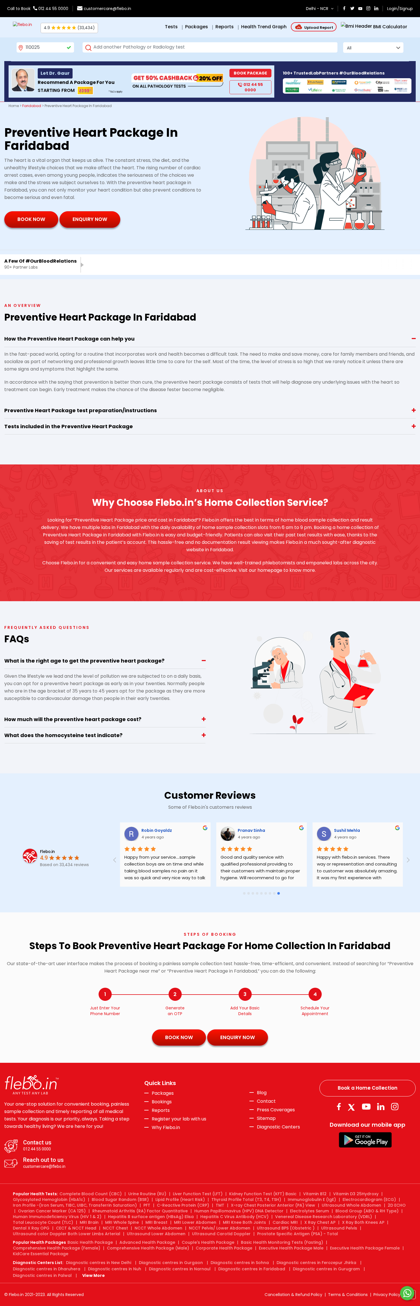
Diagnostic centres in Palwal (42, 1275)
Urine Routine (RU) (147, 1194)
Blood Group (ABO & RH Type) (367, 1211)
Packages (163, 1093)
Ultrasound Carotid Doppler (221, 1234)
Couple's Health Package (208, 1242)
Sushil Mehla (348, 830)
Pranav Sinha (252, 830)
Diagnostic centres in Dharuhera (46, 1269)
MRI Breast (156, 1222)
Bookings (162, 1102)
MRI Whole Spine (122, 1222)
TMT (220, 1205)
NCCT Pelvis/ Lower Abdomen (219, 1228)
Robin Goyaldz (157, 830)
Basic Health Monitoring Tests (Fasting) (282, 1242)
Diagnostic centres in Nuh (114, 1269)
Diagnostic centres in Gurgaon (171, 1262)
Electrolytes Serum (309, 1211)
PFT (146, 1205)
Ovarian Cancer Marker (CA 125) (52, 1211)
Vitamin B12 (315, 1194)
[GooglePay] (365, 1139)
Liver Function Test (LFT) (198, 1194)
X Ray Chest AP (319, 1222)
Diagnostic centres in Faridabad (251, 1269)
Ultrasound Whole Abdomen (351, 1205)
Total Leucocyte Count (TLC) (43, 1222)
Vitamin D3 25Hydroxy (356, 1194)
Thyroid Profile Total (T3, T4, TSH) (246, 1199)
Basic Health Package (90, 1242)
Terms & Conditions (348, 1294)
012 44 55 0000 (52, 8)
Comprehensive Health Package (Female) (56, 1248)
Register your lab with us (179, 1119)
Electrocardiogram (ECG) (369, 1199)
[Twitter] (352, 1106)
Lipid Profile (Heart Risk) (180, 1199)
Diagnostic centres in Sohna (240, 1262)
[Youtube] (366, 1106)
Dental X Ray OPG (31, 1228)
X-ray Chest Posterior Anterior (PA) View (273, 1205)
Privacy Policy (386, 1294)
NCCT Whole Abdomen (158, 1228)
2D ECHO (397, 1205)
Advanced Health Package (147, 1242)
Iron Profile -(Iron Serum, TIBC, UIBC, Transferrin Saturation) (75, 1205)
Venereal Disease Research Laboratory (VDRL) (323, 1217)
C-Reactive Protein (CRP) (183, 1205)
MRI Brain (89, 1222)
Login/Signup (400, 8)
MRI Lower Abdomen (195, 1222)
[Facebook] (339, 1106)
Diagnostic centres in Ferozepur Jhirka (316, 1262)
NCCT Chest (115, 1228)
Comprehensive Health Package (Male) (148, 1248)
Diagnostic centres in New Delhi (98, 1262)
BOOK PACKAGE (250, 73)
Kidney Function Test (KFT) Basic (263, 1194)
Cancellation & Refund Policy (293, 1294)
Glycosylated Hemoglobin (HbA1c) (49, 1199)
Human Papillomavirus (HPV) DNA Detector (238, 1211)
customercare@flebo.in (107, 8)
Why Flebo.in (166, 1127)
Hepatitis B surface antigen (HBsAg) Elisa (151, 1217)
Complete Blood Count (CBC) (90, 1194)
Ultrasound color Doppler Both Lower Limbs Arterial (66, 1234)
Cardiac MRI (285, 1222)
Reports (161, 1110)
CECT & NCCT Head (76, 1228)
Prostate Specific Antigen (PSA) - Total (297, 1234)
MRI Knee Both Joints (244, 1222)
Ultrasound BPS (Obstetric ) (286, 1228)
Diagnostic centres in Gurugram (326, 1269)
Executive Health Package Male (291, 1248)
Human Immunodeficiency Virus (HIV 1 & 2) (57, 1217)
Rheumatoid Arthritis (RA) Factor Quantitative (140, 1211)
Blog (262, 1093)
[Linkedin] (381, 1106)
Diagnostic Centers (278, 1127)
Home (14, 105)
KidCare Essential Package (40, 1254)
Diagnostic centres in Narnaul (180, 1269)
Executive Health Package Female (365, 1248)
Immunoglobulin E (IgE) (312, 1199)
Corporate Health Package (224, 1248)
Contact (266, 1101)
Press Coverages (276, 1110)
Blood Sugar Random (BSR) (120, 1199)
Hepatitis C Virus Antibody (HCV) (234, 1217)
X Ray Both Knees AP (363, 1222)
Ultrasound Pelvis (339, 1228)
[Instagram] (395, 1106)
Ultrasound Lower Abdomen (156, 1234)
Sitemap (266, 1118)
